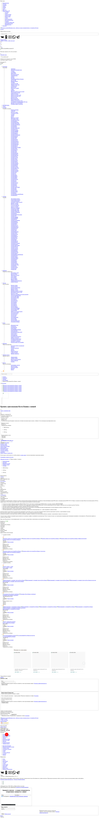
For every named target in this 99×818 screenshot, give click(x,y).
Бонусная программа (9, 20)
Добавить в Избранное (7, 415)
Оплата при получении (5, 446)
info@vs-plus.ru (3, 726)
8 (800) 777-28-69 (3, 40)
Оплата (6, 13)
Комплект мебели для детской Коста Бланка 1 (12, 539)
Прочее (4, 362)
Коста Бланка (3, 481)
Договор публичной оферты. (19, 779)
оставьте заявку (23, 455)
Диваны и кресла (6, 354)
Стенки (4, 750)
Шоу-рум (4, 9)
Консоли (4, 741)
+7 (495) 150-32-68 (10, 40)
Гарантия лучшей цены (9, 22)
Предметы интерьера (7, 745)
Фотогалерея (5, 761)
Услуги (4, 760)
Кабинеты (5, 270)
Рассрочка (4, 383)
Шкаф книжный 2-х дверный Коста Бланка (11, 609)
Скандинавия (3, 495)
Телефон (3, 682)
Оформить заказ (3, 54)
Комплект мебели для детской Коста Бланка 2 (12, 552)
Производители (6, 3)
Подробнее (36, 695)
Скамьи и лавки (6, 748)
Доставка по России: (4, 450)
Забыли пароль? (8, 813)
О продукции (5, 764)
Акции (4, 6)
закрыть (2, 677)
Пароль (2, 809)
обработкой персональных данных (19, 796)
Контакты (5, 25)
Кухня (4, 322)
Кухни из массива (6, 742)
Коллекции (5, 66)
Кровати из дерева (6, 739)
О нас (4, 8)
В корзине (7, 442)
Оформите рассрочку (4, 459)
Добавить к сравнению (5, 414)
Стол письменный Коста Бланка (9, 636)
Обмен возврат (8, 15)
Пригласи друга (8, 24)
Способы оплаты (3, 445)
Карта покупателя (8, 19)
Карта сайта (5, 765)
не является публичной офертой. (22, 787)
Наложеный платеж (9, 23)
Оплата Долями (8, 14)
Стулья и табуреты (6, 752)
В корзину (2, 442)
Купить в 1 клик (3, 443)
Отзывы (4, 7)
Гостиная (4, 107)
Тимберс (2, 476)
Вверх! (1, 815)
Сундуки (4, 753)
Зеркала (4, 738)
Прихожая (5, 343)
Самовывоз (2, 451)
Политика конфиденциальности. (40, 683)
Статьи (4, 763)
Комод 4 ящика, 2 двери (7, 567)
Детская (4, 283)
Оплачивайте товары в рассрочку (7, 457)
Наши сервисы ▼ (6, 11)
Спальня (4, 196)
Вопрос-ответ (7, 16)
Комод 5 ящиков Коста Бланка (9, 622)
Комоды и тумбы (6, 740)
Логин (2, 808)
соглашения (27, 715)
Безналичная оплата (4, 448)
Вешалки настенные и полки (8, 746)
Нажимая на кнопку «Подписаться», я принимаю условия (15, 715)
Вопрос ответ (5, 768)
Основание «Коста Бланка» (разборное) (10, 595)
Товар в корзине (10, 542)
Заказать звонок (3, 39)
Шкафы (4, 754)
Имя (2, 681)
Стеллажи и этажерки (7, 749)
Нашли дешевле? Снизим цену (6, 453)
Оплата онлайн (3, 447)
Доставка (4, 4)
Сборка (6, 17)
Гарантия (4, 5)
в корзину (5, 554)
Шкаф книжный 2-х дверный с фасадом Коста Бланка (13, 581)
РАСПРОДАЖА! (6, 105)
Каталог (2, 29)
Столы (4, 751)
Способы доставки (4, 449)
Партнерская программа (7, 769)
